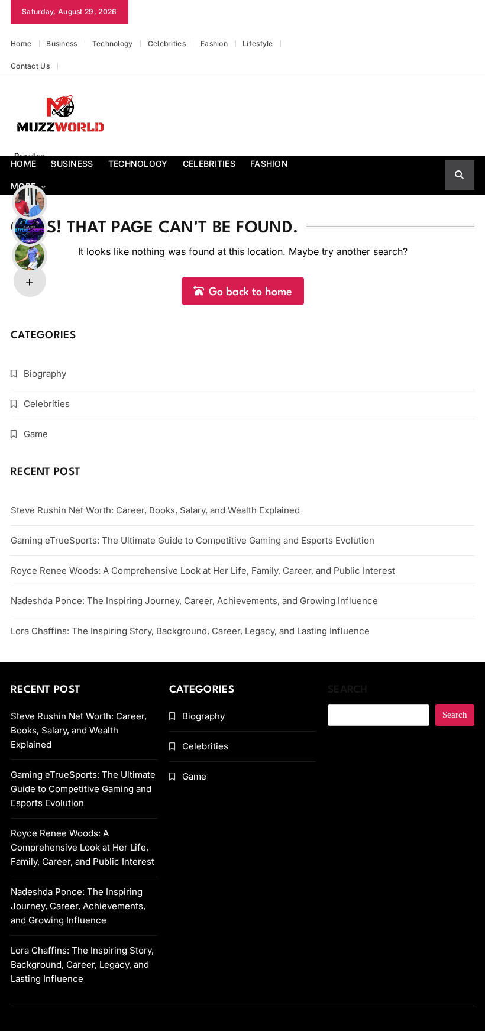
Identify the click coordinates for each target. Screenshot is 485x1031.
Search (348, 690)
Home (21, 43)
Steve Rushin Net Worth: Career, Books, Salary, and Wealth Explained (155, 510)
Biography (45, 373)
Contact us (30, 66)
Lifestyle (257, 43)
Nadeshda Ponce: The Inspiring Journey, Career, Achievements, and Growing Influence (194, 600)
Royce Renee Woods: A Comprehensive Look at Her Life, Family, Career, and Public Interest (203, 570)
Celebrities (167, 43)
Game (36, 433)
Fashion (214, 43)
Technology (112, 43)
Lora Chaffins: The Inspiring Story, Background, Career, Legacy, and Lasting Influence (190, 630)
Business (61, 43)
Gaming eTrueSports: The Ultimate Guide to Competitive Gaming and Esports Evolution (192, 540)
